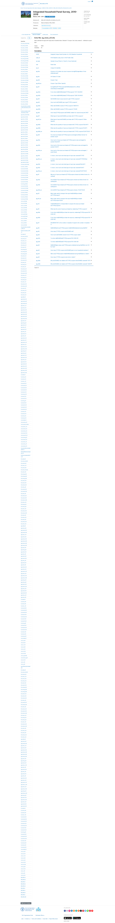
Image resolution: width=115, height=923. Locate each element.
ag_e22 (38, 245)
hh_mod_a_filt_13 (24, 236)
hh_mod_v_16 (23, 519)
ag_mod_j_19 (23, 771)
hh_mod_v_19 (23, 732)
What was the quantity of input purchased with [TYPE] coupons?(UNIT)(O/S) (70, 131)
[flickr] (67, 910)
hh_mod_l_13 (23, 266)
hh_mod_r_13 (23, 281)
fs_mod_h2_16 (24, 627)
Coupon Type (54, 80)
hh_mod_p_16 (23, 504)
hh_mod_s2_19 (24, 726)
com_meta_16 (23, 638)
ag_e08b (38, 128)
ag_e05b (38, 109)
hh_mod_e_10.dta (24, 52)
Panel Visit (53, 64)
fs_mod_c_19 (23, 814)
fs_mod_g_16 (23, 623)
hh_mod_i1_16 (23, 482)
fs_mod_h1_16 (23, 625)
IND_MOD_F (23, 881)
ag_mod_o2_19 (24, 788)
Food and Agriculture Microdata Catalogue (32, 8)
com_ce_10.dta (24, 209)
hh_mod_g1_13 (24, 249)
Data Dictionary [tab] (36, 34)
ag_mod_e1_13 (24, 309)
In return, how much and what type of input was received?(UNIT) (67, 167)
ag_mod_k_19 (23, 773)
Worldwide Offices (40, 915)
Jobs (22, 918)
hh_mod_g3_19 (24, 691)
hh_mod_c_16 (23, 465)
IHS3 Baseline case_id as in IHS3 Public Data (62, 57)
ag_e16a (38, 212)
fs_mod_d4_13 (24, 389)
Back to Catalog (26, 903)
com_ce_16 (23, 649)
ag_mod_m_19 (23, 778)
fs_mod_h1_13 (23, 402)
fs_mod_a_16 (23, 601)
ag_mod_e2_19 (24, 752)
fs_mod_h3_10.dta (24, 190)
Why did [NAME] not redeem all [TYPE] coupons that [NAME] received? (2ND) (71, 264)
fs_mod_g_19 (23, 832)
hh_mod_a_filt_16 (24, 461)
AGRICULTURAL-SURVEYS (47, 8)
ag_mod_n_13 (23, 340)
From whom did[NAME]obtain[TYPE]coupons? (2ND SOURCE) (67, 95)
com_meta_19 (23, 849)
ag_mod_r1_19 (23, 797)
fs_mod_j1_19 (23, 845)
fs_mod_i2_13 (23, 413)
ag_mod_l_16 (23, 564)
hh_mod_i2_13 (23, 260)
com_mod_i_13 (24, 441)
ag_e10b (38, 145)
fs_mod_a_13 (23, 376)
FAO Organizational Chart (27, 915)
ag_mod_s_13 (23, 359)
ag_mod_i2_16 (23, 558)
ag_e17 (37, 222)
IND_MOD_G (23, 883)
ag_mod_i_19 (23, 767)
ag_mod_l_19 (23, 775)
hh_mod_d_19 (23, 678)
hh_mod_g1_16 (24, 474)
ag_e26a (38, 260)
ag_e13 (37, 193)
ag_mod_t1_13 (23, 361)
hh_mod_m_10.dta (24, 75)
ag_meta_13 (23, 296)
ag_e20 (38, 234)
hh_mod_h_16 (23, 480)
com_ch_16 (23, 659)
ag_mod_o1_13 (24, 346)
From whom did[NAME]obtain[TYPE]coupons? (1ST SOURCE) (66, 92)
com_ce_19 (23, 860)
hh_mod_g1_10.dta (24, 56)
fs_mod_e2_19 (24, 825)
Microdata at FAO (44, 3)
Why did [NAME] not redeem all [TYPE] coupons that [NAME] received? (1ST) (70, 260)
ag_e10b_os (39, 150)
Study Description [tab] (26, 34)
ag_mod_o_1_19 (24, 784)
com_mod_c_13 (24, 426)
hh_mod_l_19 (23, 706)
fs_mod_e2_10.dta (24, 177)
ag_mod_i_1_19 (24, 765)
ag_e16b (38, 217)
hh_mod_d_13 (23, 242)
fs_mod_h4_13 (24, 409)
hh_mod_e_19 (23, 680)
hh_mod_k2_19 (24, 704)
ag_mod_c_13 (23, 305)
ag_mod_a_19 (23, 741)
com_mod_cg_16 (24, 657)
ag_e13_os (38, 198)
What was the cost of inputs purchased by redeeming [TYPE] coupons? (69, 209)
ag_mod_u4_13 (24, 372)
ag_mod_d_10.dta (24, 121)
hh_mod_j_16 (23, 487)
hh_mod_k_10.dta (24, 71)
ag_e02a (38, 92)
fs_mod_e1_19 (23, 823)
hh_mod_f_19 (23, 682)
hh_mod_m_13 (23, 268)
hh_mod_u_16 (23, 517)
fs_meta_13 (23, 374)
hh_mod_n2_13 (24, 273)
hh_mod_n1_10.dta (24, 78)
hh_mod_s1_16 (24, 510)
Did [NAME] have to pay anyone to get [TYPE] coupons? (65, 99)
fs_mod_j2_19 (23, 847)
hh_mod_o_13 (23, 275)
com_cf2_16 (23, 653)
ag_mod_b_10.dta (24, 116)
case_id (38, 57)
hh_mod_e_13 (23, 245)
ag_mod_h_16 (23, 551)
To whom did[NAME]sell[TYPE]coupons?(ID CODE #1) (64, 238)
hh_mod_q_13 (23, 279)
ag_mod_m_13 (23, 338)
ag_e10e (38, 167)
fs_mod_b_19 (23, 812)
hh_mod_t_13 (23, 288)
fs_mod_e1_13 (23, 392)
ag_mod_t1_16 (23, 590)
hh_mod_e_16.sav (24, 469)
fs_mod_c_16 (23, 605)
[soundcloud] (79, 910)
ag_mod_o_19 (23, 786)
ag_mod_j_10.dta (24, 134)
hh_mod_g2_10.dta (24, 58)
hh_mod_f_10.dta (24, 54)
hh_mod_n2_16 (24, 500)
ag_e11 (37, 174)
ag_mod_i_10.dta (24, 132)
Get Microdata (50, 16)
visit (37, 64)
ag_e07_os (38, 119)
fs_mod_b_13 (23, 379)
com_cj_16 (23, 664)
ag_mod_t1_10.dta (24, 157)
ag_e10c (38, 155)
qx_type (38, 61)
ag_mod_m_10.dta (24, 140)
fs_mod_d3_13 (24, 387)
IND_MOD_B (23, 879)
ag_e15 (37, 209)
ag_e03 (38, 99)
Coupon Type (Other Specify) (58, 83)
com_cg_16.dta (24, 655)
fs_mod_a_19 (23, 810)
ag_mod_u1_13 (24, 366)
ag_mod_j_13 (23, 331)
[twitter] (85, 910)
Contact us (27, 918)
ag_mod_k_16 (23, 562)
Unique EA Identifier (56, 68)
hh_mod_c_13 (23, 240)
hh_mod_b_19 (23, 674)
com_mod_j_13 (24, 443)
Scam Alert (45, 918)
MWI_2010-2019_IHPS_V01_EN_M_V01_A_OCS (63, 8)
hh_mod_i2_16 (23, 484)
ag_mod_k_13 (23, 333)
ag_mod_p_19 (23, 791)
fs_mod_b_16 (23, 603)
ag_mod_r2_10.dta (24, 153)
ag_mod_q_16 (23, 582)
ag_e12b (38, 184)
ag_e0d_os (38, 83)
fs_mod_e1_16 (23, 614)
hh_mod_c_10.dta (24, 47)
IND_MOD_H (23, 886)
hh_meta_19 (23, 670)
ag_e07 (38, 116)
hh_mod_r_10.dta (24, 88)
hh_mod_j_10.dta (24, 69)
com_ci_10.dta (24, 220)
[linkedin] (72, 910)
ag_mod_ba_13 (24, 301)
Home (22, 8)
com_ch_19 (23, 868)
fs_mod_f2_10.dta (24, 181)
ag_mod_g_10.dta (24, 127)
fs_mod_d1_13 (23, 383)
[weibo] (90, 910)
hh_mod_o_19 (23, 715)
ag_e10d (38, 164)
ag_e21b (38, 241)
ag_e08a (38, 124)
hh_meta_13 (23, 234)
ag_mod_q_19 (23, 795)
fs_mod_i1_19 (23, 840)
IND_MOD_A (23, 877)
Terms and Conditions (36, 918)
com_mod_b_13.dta (25, 424)
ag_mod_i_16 (23, 554)
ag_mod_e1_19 (24, 749)
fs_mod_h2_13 (24, 404)
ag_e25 (38, 257)
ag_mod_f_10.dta (24, 125)
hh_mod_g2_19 (24, 689)
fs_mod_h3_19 (24, 838)
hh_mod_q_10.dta (24, 86)
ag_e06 (38, 112)
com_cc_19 (23, 855)
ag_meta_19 (23, 739)
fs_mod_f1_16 (23, 618)
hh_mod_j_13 (23, 262)
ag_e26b (38, 264)
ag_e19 (37, 231)
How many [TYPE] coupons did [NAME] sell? (62, 231)
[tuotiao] (83, 910)
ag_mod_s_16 (23, 588)
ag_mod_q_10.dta (24, 149)
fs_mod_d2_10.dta (24, 170)
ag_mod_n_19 (23, 780)
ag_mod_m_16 (23, 567)
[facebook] (65, 910)
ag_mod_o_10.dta (24, 144)
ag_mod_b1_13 (24, 299)
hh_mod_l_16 (23, 493)
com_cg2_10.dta (24, 216)
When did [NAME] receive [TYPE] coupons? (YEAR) (64, 109)
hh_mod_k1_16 (24, 489)
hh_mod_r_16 (23, 508)
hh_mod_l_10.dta (24, 73)
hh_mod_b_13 (23, 238)
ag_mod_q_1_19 (24, 793)
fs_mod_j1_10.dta (24, 196)
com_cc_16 (23, 644)
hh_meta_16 (23, 459)
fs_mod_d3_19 (24, 821)
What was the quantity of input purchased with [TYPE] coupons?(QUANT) (69, 124)
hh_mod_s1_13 (24, 284)
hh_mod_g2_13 (24, 251)
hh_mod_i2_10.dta (24, 67)
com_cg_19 (23, 866)
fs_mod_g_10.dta (24, 183)
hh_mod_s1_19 (24, 724)
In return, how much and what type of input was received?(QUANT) (68, 164)
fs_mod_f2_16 (23, 621)
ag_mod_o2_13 (24, 348)
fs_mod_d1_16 (23, 608)
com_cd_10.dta (24, 207)
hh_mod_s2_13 (24, 286)
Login (89, 1)
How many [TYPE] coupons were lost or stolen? (63, 257)
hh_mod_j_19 (23, 700)
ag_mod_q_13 (23, 353)
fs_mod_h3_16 (24, 629)
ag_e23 (38, 250)
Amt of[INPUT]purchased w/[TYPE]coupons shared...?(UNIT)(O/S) (68, 190)
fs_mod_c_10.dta (24, 166)
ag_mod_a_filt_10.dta (25, 114)
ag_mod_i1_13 (23, 329)
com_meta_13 (23, 420)
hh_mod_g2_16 (24, 476)
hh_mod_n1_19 (24, 711)
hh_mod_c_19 (23, 676)
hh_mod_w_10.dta (24, 101)
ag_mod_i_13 (23, 327)
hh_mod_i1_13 (23, 258)
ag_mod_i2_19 (23, 769)
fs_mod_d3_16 (24, 612)
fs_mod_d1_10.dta (24, 168)
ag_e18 (37, 228)
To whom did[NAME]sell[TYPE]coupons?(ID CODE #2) (64, 241)
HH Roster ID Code (55, 76)
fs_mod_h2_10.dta (24, 188)
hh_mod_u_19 (23, 730)
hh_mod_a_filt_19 (24, 672)
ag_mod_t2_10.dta (24, 160)
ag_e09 (38, 134)
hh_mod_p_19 (23, 717)
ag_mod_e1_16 (24, 538)
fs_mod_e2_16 (24, 616)
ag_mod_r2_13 (24, 357)
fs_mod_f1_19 (23, 827)
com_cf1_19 (23, 862)
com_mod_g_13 (24, 437)
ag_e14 (37, 203)
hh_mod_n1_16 (24, 497)
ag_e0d (38, 80)
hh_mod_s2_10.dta (24, 93)
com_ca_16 (23, 640)
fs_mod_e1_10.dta (24, 175)
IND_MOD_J (23, 890)
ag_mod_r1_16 (23, 584)
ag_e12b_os (39, 190)
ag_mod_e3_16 (24, 543)
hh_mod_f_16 (23, 471)
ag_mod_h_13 (23, 325)
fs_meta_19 (23, 808)
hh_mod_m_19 (23, 708)
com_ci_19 (23, 870)
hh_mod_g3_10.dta (24, 60)
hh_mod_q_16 (23, 506)
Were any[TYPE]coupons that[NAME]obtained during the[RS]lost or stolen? (70, 253)
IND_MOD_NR (23, 896)
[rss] (74, 910)
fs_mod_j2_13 (23, 417)
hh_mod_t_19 (23, 728)
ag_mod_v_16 (23, 597)
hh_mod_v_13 (23, 292)
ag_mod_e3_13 (24, 314)
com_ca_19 (23, 851)
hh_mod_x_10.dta (24, 104)
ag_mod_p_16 (23, 579)
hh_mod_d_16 (23, 467)
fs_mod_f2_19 (23, 829)
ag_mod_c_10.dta (24, 119)
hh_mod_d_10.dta (24, 49)
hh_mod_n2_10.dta (24, 80)
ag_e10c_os (39, 159)
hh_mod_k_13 (23, 264)
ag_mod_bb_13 (24, 303)
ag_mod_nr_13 (24, 342)
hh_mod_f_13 (23, 247)
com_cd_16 (23, 646)
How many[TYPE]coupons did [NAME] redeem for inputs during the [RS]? (69, 112)
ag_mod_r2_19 (24, 799)
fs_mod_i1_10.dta (24, 192)
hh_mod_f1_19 (23, 685)
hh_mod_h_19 (23, 693)
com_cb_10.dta (24, 203)
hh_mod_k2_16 (24, 491)
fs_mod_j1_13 (23, 415)
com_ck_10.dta (24, 224)
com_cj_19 (23, 873)
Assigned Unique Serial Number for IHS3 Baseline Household (66, 54)
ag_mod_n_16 (23, 569)
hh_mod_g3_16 (24, 478)
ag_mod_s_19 (23, 801)
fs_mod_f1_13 (23, 396)
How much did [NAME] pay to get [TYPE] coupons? (64, 102)
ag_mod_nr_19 (24, 782)
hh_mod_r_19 (23, 721)
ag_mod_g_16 (23, 549)
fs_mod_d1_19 (23, 816)
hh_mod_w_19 (23, 734)
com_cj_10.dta (24, 222)
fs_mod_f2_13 (23, 398)
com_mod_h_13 (24, 439)
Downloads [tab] (45, 34)
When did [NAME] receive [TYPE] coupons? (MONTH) (65, 105)
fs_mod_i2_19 (23, 842)
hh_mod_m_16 (23, 495)
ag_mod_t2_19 (24, 806)
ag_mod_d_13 (23, 307)
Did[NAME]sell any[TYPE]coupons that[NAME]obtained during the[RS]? (69, 228)
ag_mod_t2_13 (24, 363)
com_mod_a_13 (24, 422)
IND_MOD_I (23, 888)
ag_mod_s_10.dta (24, 155)
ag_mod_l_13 (23, 335)
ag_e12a (38, 179)
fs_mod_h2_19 (24, 836)
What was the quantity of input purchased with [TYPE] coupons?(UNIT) (69, 128)
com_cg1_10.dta (24, 214)
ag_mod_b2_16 (24, 532)
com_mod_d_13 (24, 428)
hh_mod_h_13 (23, 255)
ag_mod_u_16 (23, 595)
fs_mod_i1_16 (23, 631)
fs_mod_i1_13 (23, 411)
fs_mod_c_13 (23, 381)
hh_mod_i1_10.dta (24, 65)
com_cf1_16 (23, 651)
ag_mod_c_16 (23, 534)
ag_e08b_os (39, 131)
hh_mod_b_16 (23, 463)
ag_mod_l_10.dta (24, 138)
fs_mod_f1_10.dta (24, 179)
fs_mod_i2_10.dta (24, 194)
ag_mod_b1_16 (24, 530)
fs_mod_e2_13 (24, 394)
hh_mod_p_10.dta (24, 84)
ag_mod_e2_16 (24, 541)
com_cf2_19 (23, 864)
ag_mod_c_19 (23, 745)
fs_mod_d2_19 (24, 819)
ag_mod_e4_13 (24, 316)
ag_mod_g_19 (23, 760)
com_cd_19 (23, 858)
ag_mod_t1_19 (23, 803)
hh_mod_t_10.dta (24, 95)
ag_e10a (38, 140)
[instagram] (69, 910)
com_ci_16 (23, 662)
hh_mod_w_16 (23, 521)
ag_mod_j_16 (23, 560)
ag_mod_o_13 (23, 344)
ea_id (37, 68)
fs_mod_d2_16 (24, 610)
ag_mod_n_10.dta (24, 142)
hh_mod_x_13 (23, 294)
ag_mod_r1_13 (23, 355)
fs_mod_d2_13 (24, 385)
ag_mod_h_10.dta (24, 129)
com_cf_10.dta (24, 211)
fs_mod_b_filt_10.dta (25, 164)
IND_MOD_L (23, 894)
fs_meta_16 (23, 599)
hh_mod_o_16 (23, 502)
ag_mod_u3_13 (24, 370)
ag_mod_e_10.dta (24, 123)
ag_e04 (38, 102)
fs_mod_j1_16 (23, 633)
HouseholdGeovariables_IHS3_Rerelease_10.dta (25, 108)
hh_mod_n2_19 (24, 713)
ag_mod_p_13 (23, 350)
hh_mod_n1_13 (24, 271)
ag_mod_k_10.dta (24, 136)
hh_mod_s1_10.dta (24, 91)
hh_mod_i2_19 (23, 698)
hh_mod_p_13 (23, 277)
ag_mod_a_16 (23, 528)
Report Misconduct (53, 918)
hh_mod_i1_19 (23, 695)
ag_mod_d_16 (23, 536)
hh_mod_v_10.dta (24, 99)
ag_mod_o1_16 (24, 575)
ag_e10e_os (39, 171)
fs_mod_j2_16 (23, 636)
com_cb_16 (23, 642)
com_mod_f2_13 (24, 435)
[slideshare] (76, 910)
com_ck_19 (23, 875)
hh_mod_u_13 (23, 290)
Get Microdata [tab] (54, 34)
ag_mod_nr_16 (24, 571)
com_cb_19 (23, 853)
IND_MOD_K (23, 892)
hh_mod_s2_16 (24, 513)
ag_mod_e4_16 (24, 545)
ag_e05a (38, 105)
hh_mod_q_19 (23, 719)
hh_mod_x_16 (23, 523)
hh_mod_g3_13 (24, 253)
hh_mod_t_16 (23, 515)
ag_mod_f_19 (23, 758)
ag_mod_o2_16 (24, 577)
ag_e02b (38, 95)
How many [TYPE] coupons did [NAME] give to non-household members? (70, 250)
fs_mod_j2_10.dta (24, 199)
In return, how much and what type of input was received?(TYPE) (67, 155)
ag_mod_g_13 (23, 322)
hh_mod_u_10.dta (24, 97)
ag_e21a (38, 238)
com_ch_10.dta (24, 218)
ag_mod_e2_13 (24, 312)
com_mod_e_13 (24, 430)
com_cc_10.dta (24, 205)
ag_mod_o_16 (23, 573)
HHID (37, 54)
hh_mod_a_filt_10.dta (25, 43)
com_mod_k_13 (24, 446)
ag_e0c (38, 76)
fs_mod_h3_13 (24, 407)
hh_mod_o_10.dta (24, 82)
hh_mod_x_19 (23, 736)
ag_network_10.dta (24, 162)
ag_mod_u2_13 (24, 368)
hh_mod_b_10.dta (24, 45)
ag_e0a (38, 71)
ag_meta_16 (23, 525)
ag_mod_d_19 (23, 747)
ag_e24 (38, 253)
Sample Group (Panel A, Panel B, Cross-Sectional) (63, 61)
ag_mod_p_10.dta (24, 147)
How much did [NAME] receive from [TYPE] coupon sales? (66, 234)
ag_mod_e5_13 (24, 318)
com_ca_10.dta (24, 201)
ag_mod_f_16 (23, 547)
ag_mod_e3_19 (24, 754)
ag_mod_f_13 (23, 320)
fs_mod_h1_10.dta (24, 186)
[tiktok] (81, 910)
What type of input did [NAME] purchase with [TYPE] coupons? (67, 116)
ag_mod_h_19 (23, 762)
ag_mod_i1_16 (23, 556)
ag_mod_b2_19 (24, 743)
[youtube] (92, 910)
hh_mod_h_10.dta (24, 62)
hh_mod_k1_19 (24, 702)
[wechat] (88, 910)
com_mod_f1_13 (24, 433)
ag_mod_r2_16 (24, 586)
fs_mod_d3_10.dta (24, 173)
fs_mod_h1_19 (23, 834)
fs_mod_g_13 (23, 400)
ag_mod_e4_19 (24, 756)
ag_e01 (37, 86)
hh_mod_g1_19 (24, 687)
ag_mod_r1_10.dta (24, 151)
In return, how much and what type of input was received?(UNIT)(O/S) (69, 171)
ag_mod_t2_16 (24, 592)
